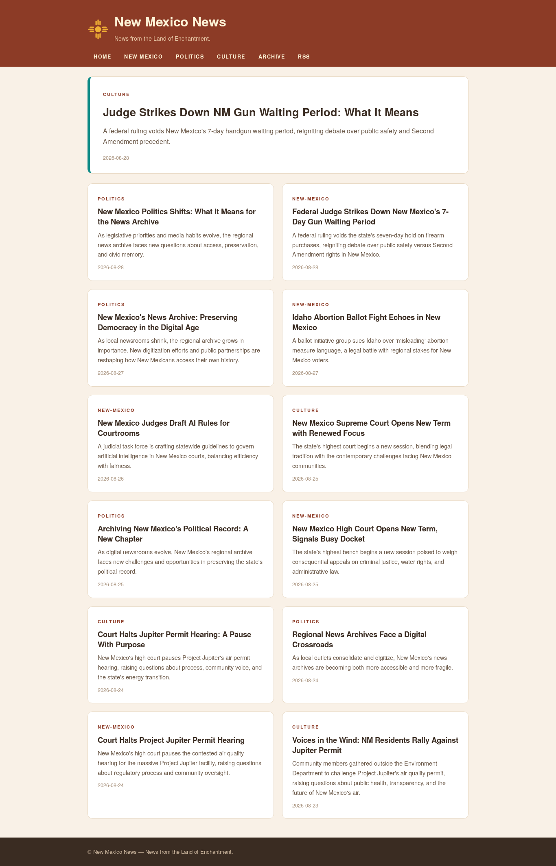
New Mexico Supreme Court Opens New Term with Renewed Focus (371, 427)
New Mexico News (170, 21)
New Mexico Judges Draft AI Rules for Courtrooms (164, 427)
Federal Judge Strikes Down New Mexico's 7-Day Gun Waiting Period (370, 216)
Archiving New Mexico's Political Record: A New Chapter (173, 533)
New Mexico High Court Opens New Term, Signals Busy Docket (365, 533)
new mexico (143, 56)
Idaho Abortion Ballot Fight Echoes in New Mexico (366, 322)
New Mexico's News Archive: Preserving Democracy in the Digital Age (168, 322)
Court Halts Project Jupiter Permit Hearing (171, 739)
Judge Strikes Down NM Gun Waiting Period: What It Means (261, 112)
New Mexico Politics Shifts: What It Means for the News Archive (177, 216)
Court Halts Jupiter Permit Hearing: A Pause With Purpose (174, 639)
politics (190, 56)
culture (231, 56)
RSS (304, 56)
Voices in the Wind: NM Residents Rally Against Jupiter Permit (375, 744)
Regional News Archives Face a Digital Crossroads (359, 639)
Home (102, 56)
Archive (271, 56)
